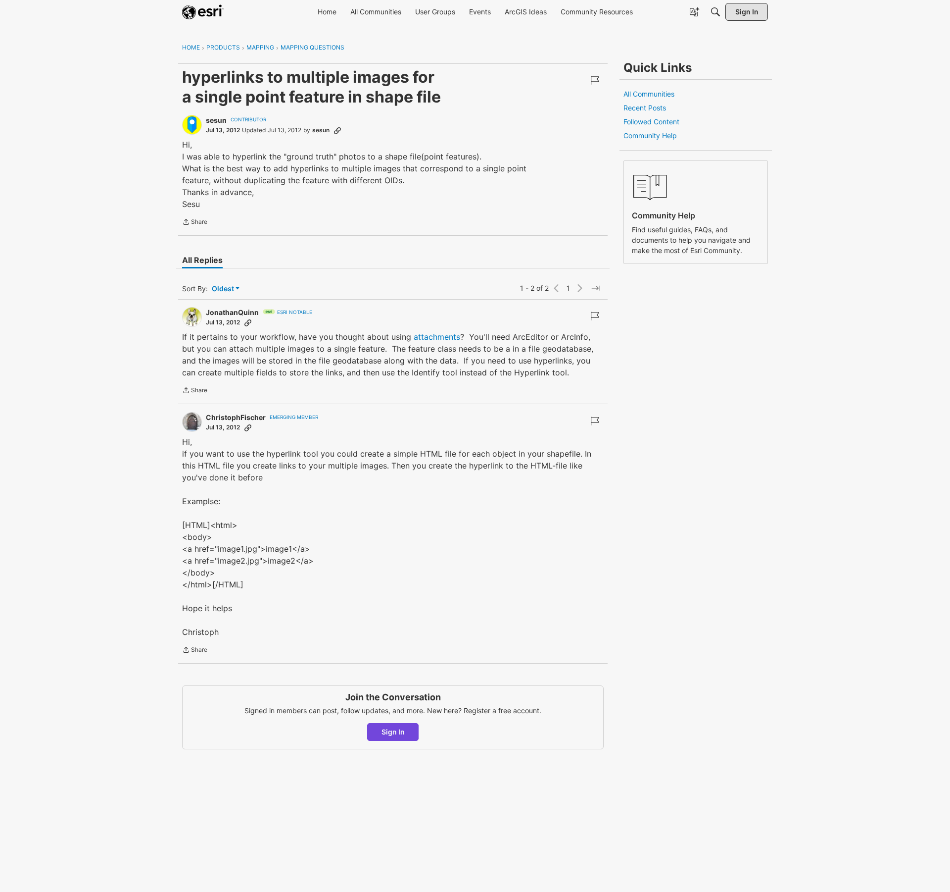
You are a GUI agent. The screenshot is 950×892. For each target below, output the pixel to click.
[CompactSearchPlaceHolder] (715, 12)
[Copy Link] (337, 130)
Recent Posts (644, 108)
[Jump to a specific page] (596, 288)
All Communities (648, 94)
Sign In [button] (393, 732)
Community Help (650, 135)
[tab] (202, 260)
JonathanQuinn (232, 312)
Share (194, 223)
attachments (437, 337)
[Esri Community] (203, 11)
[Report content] (595, 80)
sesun (216, 120)
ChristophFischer (236, 417)
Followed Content (651, 121)
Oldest (224, 289)
